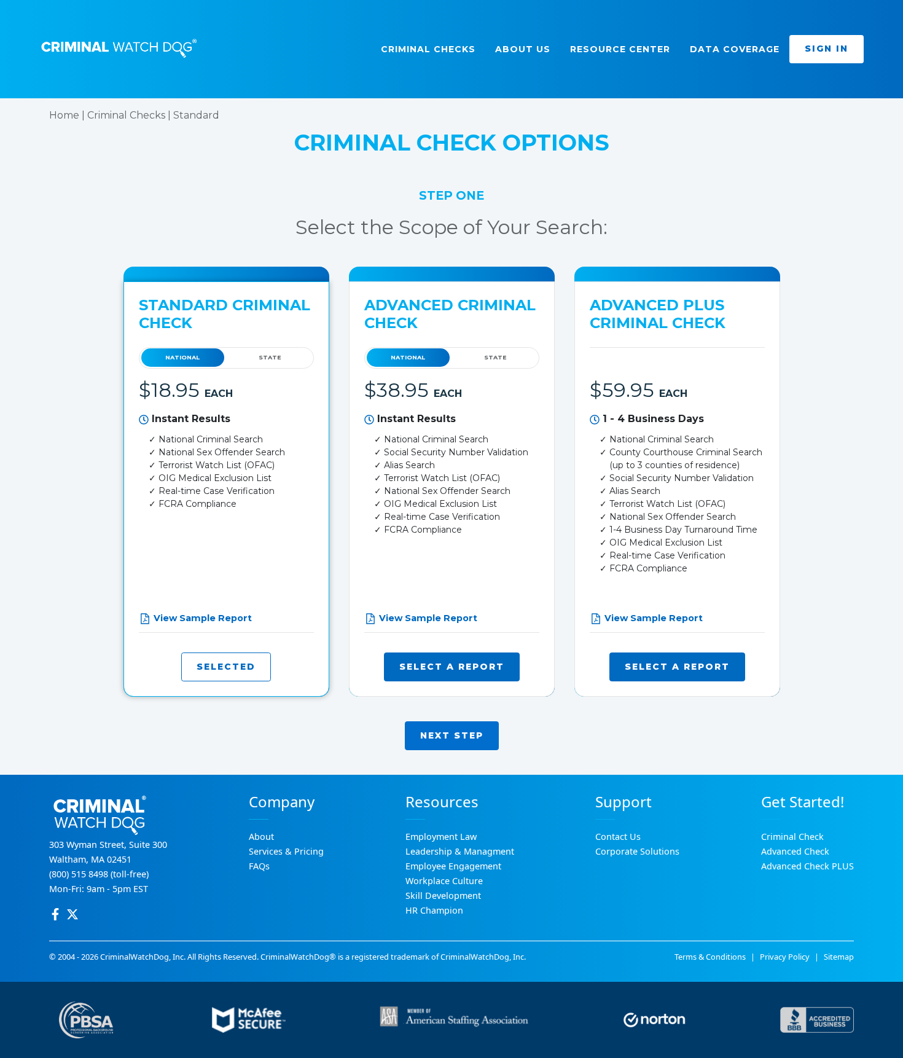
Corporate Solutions (637, 851)
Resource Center (620, 49)
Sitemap (839, 956)
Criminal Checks (126, 115)
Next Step (451, 735)
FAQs (259, 866)
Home (64, 115)
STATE (270, 357)
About (261, 836)
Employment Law (441, 836)
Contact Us (618, 836)
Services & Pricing (286, 851)
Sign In (826, 48)
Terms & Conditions (710, 956)
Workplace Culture (444, 881)
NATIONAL (182, 357)
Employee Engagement (453, 866)
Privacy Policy (785, 956)
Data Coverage (735, 49)
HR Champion (434, 910)
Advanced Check (795, 851)
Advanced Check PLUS (807, 866)
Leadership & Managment (459, 851)
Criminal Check (792, 836)
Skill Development (443, 895)
